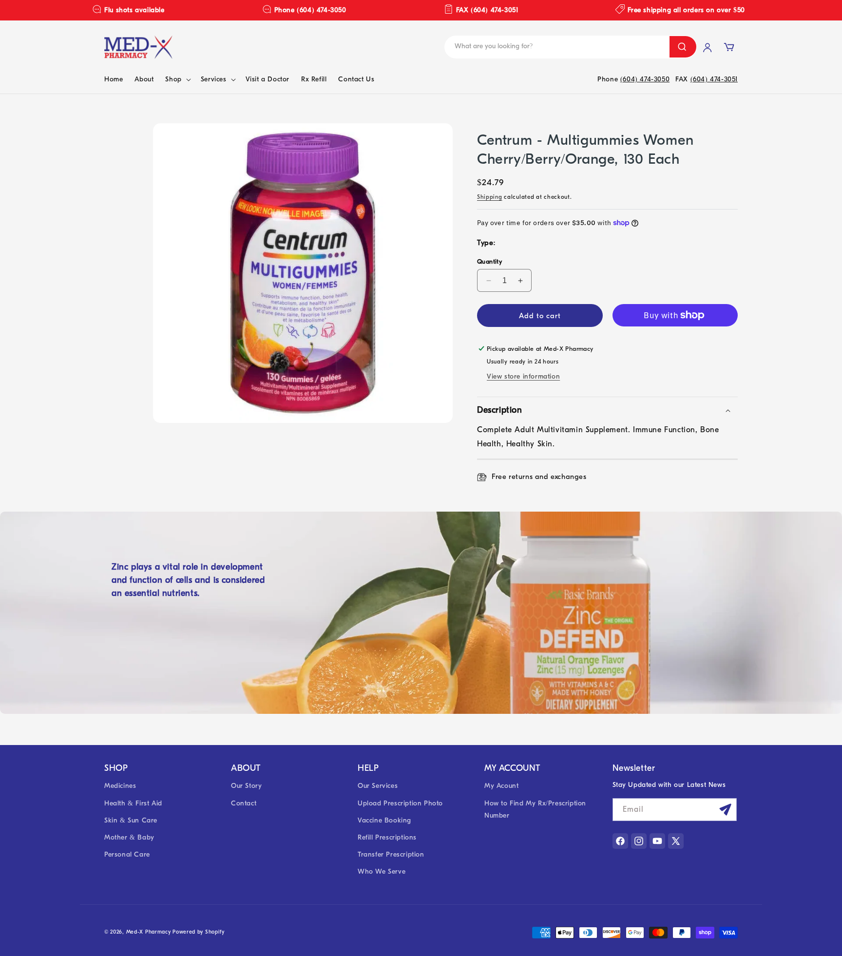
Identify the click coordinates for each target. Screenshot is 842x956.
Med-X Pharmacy (148, 932)
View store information (523, 376)
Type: (486, 242)
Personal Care (127, 854)
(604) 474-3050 (645, 79)
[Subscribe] (725, 809)
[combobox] (519, 47)
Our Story (246, 786)
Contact (243, 803)
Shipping (489, 196)
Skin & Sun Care (130, 820)
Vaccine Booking (384, 820)
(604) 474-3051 (714, 79)
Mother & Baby (129, 837)
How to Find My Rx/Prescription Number (535, 809)
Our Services (378, 786)
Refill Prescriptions (387, 837)
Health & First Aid (133, 803)
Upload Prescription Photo (400, 803)
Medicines (120, 786)
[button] (176, 79)
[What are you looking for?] (683, 46)
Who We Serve (381, 871)
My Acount (501, 786)
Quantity (489, 261)
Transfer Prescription (391, 854)
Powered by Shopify (198, 932)
